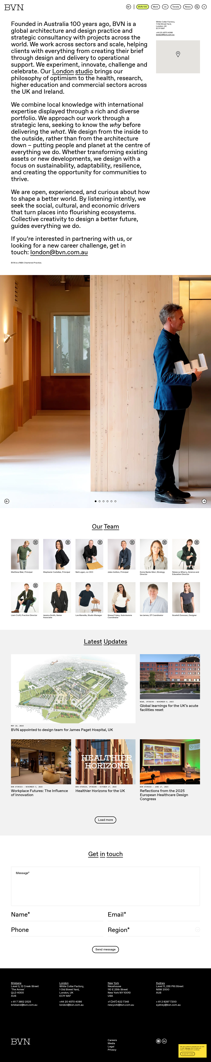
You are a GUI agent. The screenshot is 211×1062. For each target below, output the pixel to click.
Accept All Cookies (187, 1054)
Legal (111, 1046)
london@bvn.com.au (59, 252)
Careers (112, 1040)
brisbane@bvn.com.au (24, 1005)
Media (111, 1043)
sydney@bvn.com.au (168, 1005)
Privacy (112, 1050)
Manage (187, 1048)
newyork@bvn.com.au (121, 1005)
